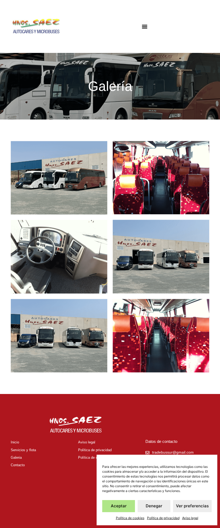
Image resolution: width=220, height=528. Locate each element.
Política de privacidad (163, 518)
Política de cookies (130, 518)
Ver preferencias (192, 505)
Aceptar (119, 505)
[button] (144, 26)
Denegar (154, 505)
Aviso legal (190, 518)
